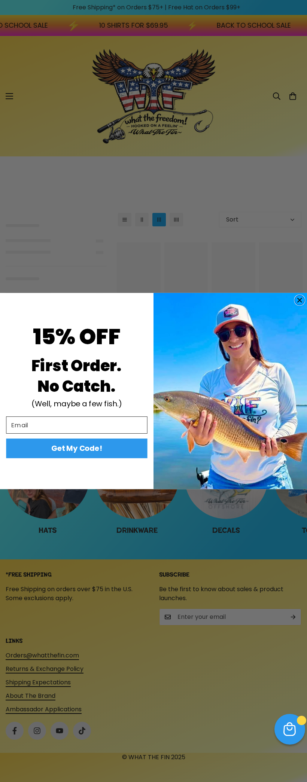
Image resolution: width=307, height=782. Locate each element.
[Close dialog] (299, 300)
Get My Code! (76, 448)
